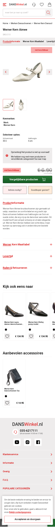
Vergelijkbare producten (23, 179)
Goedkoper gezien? (40, 190)
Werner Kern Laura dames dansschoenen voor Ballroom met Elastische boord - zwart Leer (14, 323)
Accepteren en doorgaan (27, 519)
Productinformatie (11, 41)
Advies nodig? (15, 190)
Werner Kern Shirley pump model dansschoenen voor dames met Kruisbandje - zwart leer (37, 323)
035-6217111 (29, 430)
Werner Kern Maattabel (33, 41)
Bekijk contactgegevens (20, 512)
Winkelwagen (49, 4)
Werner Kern (9, 125)
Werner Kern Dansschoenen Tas (12, 390)
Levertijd (51, 41)
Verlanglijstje (41, 4)
